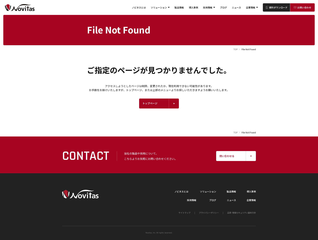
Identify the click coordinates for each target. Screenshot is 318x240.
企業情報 (250, 7)
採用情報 (207, 7)
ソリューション (159, 7)
